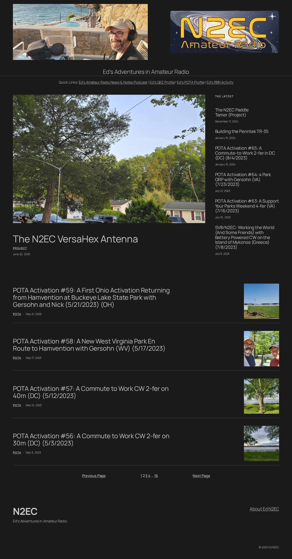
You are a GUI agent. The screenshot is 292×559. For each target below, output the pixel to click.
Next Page (201, 475)
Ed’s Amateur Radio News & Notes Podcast (113, 82)
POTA (17, 314)
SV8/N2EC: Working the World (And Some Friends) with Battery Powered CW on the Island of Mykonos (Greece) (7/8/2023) (244, 237)
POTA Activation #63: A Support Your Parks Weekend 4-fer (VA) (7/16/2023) (247, 206)
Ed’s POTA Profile (190, 82)
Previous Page (94, 475)
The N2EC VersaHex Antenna (75, 238)
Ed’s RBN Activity (220, 82)
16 (156, 475)
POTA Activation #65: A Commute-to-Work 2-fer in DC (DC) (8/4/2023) (245, 153)
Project (20, 248)
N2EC (25, 511)
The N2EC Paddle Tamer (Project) (232, 112)
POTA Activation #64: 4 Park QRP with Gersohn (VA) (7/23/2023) (243, 179)
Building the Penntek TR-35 (242, 131)
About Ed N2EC (264, 509)
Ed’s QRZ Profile (162, 82)
